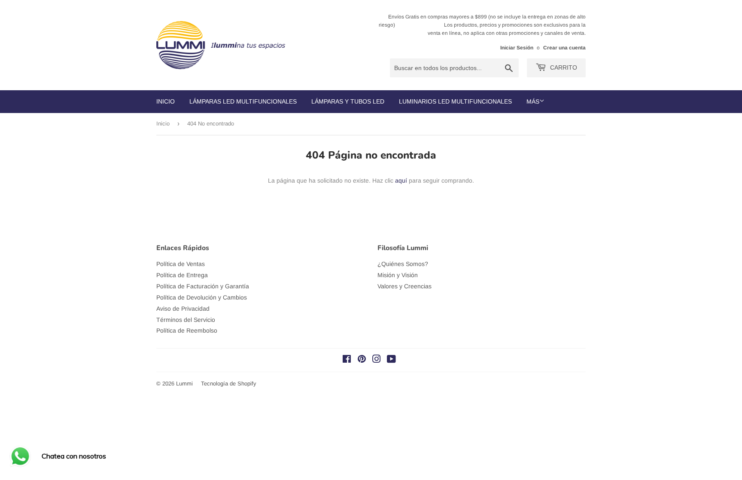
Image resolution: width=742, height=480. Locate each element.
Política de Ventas (180, 263)
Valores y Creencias (404, 286)
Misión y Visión (397, 275)
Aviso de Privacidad (183, 308)
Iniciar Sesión (516, 48)
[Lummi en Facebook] (346, 360)
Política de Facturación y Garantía (202, 286)
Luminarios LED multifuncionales (455, 101)
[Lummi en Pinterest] (361, 360)
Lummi (184, 383)
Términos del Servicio (185, 319)
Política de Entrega (182, 275)
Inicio (165, 101)
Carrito (562, 67)
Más (532, 101)
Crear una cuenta (564, 48)
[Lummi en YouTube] (391, 360)
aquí (401, 180)
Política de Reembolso (186, 330)
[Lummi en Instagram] (376, 360)
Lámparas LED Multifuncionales (243, 101)
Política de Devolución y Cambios (201, 297)
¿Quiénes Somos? (402, 263)
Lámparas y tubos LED (347, 101)
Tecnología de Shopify (228, 383)
